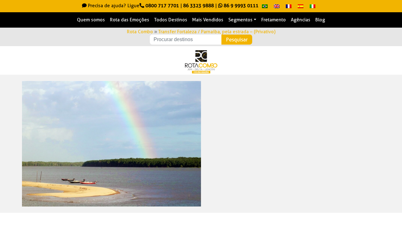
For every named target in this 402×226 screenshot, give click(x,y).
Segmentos (240, 20)
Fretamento (273, 20)
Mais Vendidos (207, 20)
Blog (320, 20)
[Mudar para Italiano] (312, 6)
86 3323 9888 (198, 5)
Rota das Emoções (129, 20)
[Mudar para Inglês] (277, 6)
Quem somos (91, 20)
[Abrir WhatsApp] (386, 210)
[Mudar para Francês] (289, 6)
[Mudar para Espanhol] (301, 6)
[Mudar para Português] (265, 6)
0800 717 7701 (162, 5)
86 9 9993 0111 (240, 5)
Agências (300, 20)
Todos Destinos (170, 20)
